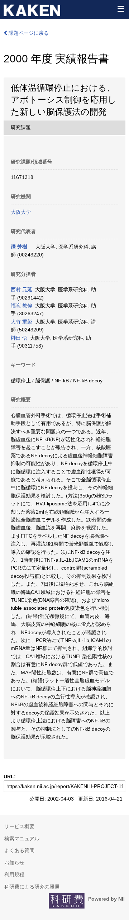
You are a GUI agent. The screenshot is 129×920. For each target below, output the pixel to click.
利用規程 (14, 874)
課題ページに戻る (28, 33)
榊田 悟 (19, 338)
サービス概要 (19, 826)
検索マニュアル (21, 838)
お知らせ (14, 862)
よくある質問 (19, 850)
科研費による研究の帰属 (31, 887)
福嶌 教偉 (21, 305)
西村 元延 (21, 289)
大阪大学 (21, 212)
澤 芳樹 (19, 247)
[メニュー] (120, 9)
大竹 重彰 (21, 322)
